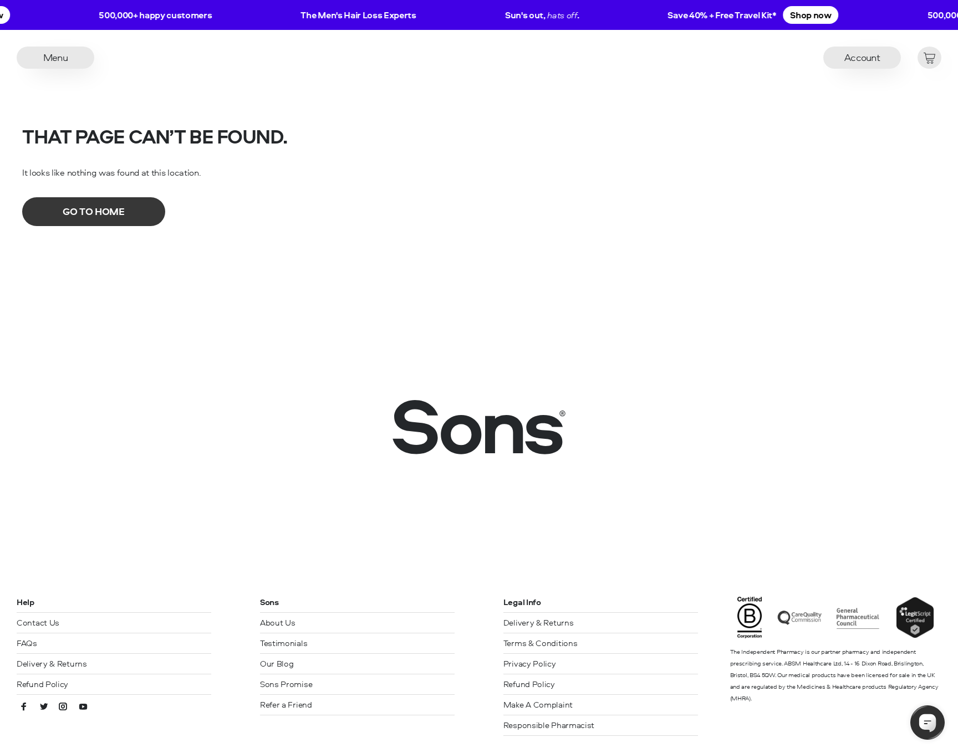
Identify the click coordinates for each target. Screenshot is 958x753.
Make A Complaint (538, 704)
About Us (277, 622)
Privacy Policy (529, 663)
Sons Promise (286, 684)
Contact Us (38, 622)
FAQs (27, 643)
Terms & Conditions (540, 643)
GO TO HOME (93, 211)
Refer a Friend (286, 704)
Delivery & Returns (52, 663)
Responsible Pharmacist (548, 725)
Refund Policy (42, 684)
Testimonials (283, 643)
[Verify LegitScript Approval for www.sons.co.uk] (914, 635)
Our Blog (277, 663)
